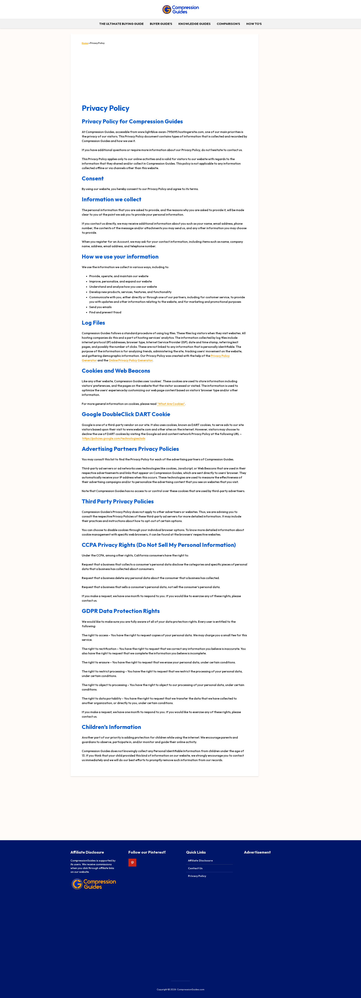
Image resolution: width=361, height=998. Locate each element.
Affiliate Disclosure (200, 860)
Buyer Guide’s (161, 24)
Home (85, 43)
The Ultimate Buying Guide (121, 24)
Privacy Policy (197, 876)
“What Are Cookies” (171, 404)
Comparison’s (228, 24)
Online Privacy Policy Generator (130, 360)
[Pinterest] (132, 863)
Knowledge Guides (194, 24)
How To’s (254, 24)
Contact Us (195, 868)
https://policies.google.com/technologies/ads (113, 438)
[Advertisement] (164, 74)
